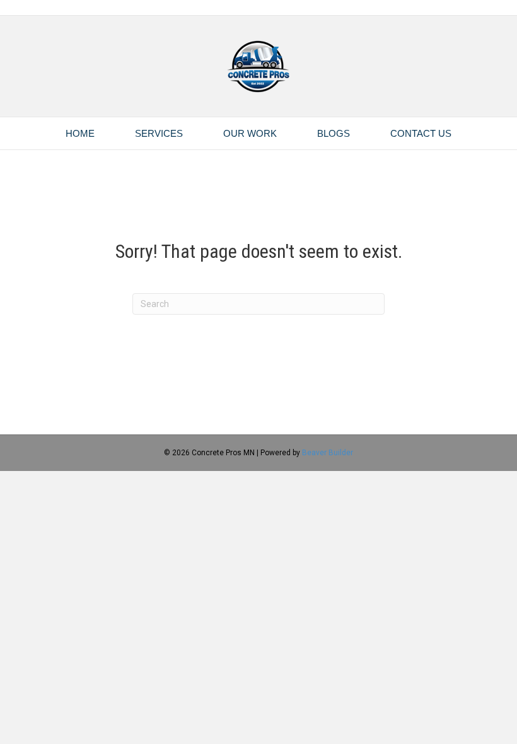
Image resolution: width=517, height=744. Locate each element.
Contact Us (420, 133)
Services (159, 133)
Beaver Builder (327, 452)
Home (80, 133)
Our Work (250, 133)
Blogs (333, 133)
